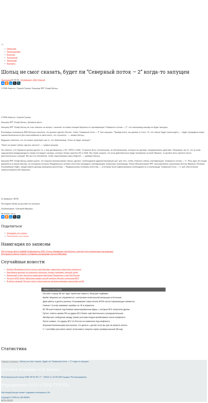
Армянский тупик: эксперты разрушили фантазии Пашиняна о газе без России (43, 275)
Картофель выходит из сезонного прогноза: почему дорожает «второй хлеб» (42, 272)
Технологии (12, 57)
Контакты (11, 63)
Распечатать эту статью (18, 236)
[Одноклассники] (6, 83)
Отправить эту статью (17, 233)
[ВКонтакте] (3, 83)
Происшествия (13, 51)
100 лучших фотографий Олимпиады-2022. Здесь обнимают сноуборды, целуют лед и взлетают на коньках (57, 251)
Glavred (41, 80)
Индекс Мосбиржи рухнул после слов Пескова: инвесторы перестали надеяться (44, 269)
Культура (11, 54)
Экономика (6, 80)
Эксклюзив (12, 60)
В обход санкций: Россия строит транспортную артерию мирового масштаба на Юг (45, 281)
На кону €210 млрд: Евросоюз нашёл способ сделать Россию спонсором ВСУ (43, 278)
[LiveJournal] (18, 83)
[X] (14, 83)
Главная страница (9, 361)
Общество (11, 49)
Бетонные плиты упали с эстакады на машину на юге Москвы (34, 254)
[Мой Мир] (10, 83)
